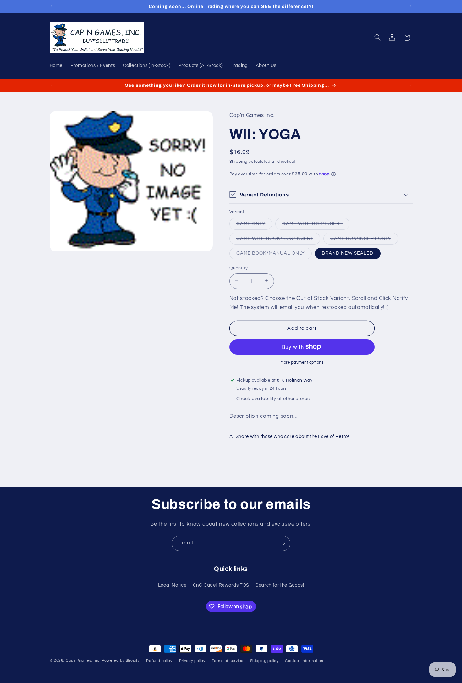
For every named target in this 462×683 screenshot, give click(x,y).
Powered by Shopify (121, 660)
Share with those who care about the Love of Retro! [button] (292, 436)
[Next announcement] (410, 6)
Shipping (238, 162)
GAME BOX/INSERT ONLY (364, 239)
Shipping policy (264, 661)
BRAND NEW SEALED (348, 253)
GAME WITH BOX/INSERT (315, 225)
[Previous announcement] (51, 6)
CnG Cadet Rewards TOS (221, 585)
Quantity (238, 268)
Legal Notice (172, 585)
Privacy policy (192, 661)
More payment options (302, 362)
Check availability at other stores (273, 398)
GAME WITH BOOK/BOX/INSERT (278, 239)
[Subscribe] (283, 543)
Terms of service (228, 661)
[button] (377, 37)
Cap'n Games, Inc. (83, 660)
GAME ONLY (254, 225)
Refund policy (159, 661)
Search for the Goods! (280, 585)
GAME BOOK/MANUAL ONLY (274, 254)
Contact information (304, 661)
